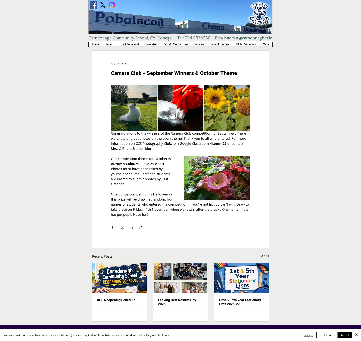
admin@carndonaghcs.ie (249, 38)
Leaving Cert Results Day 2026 (177, 302)
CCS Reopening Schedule (116, 300)
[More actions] (248, 64)
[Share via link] (140, 227)
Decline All (326, 335)
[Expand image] (134, 108)
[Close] (356, 335)
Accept (345, 335)
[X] (103, 5)
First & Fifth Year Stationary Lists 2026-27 (240, 302)
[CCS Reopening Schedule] (119, 278)
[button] (109, 44)
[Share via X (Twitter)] (122, 227)
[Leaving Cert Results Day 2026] (180, 278)
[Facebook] (93, 5)
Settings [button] (308, 335)
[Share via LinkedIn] (131, 227)
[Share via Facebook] (113, 227)
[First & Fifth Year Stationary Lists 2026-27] (241, 278)
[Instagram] (112, 5)
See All (264, 256)
